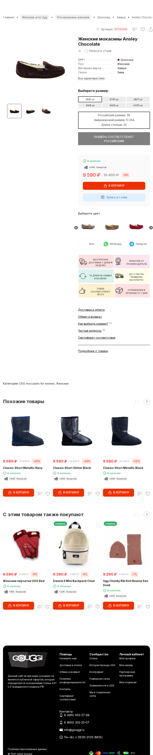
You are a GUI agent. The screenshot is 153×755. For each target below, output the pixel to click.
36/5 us (90, 99)
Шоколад (103, 17)
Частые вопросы (89, 330)
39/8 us (90, 105)
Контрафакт (96, 671)
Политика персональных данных (27, 749)
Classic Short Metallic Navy (22, 468)
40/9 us (114, 105)
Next (151, 228)
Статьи (93, 658)
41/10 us (138, 105)
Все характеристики (91, 78)
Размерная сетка (99, 678)
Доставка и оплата (91, 309)
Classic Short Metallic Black (123, 468)
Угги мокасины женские (73, 17)
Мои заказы (126, 665)
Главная (8, 17)
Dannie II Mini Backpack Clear (74, 581)
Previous (76, 228)
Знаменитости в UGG (101, 685)
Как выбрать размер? (93, 323)
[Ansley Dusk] (90, 225)
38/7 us (137, 99)
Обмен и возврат (90, 316)
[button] (135, 401)
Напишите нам (68, 658)
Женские (62, 383)
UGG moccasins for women (37, 383)
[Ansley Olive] (114, 225)
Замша (121, 17)
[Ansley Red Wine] (138, 225)
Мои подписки (127, 682)
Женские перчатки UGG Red (23, 581)
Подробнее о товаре (93, 351)
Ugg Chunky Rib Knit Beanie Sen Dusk (125, 583)
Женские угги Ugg (34, 17)
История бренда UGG (102, 665)
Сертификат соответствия (96, 337)
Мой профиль (127, 658)
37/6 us (114, 99)
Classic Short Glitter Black (72, 468)
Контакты (65, 689)
